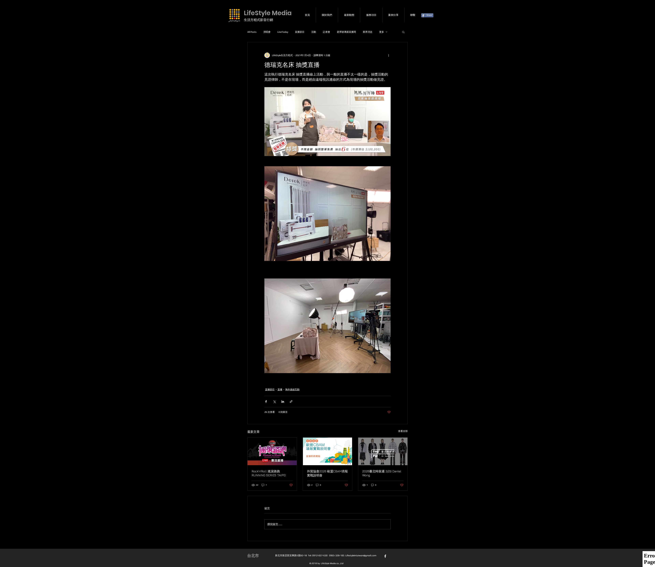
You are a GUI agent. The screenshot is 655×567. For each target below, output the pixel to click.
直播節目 (299, 32)
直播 (280, 389)
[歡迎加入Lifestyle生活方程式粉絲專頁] (385, 556)
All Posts (252, 32)
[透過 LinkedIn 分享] (282, 401)
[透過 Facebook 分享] (266, 401)
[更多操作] (389, 55)
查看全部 (403, 431)
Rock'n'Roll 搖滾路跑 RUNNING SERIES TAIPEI (269, 473)
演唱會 (267, 32)
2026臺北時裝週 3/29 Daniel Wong (381, 473)
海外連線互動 (292, 389)
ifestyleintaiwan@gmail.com (361, 555)
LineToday (282, 32)
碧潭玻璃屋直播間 (346, 32)
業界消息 (367, 32)
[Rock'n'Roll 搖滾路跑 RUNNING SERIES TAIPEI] (272, 451)
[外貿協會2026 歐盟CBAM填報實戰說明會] (327, 451)
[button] (403, 32)
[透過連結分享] (291, 401)
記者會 (326, 32)
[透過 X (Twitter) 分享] (274, 401)
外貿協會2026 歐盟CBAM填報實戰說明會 (327, 473)
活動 (313, 32)
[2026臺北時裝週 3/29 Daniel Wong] (382, 451)
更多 (381, 32)
